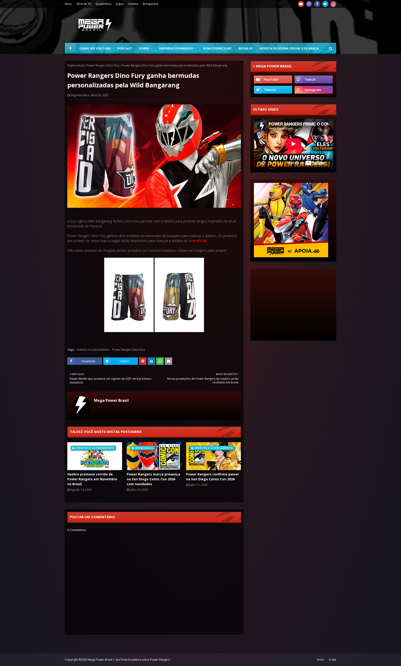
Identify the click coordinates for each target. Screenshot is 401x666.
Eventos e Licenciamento (93, 350)
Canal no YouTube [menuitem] (94, 48)
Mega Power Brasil (111, 400)
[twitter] (325, 4)
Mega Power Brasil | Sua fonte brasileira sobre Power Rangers (129, 660)
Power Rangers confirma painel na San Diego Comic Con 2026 (212, 476)
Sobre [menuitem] (144, 48)
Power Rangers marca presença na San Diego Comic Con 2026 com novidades (153, 479)
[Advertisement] (251, 25)
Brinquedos (150, 4)
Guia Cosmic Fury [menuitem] (217, 48)
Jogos (119, 4)
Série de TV (83, 4)
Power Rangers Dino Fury (103, 65)
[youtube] (301, 4)
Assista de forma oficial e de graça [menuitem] (289, 48)
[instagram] (333, 4)
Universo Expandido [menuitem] (176, 48)
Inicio (68, 4)
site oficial (197, 240)
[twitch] (309, 4)
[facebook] (317, 4)
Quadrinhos (103, 4)
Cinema (133, 4)
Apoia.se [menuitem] (245, 48)
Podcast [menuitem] (124, 48)
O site (332, 660)
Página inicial (75, 65)
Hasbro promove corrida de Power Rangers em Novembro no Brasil (92, 479)
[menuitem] (70, 48)
